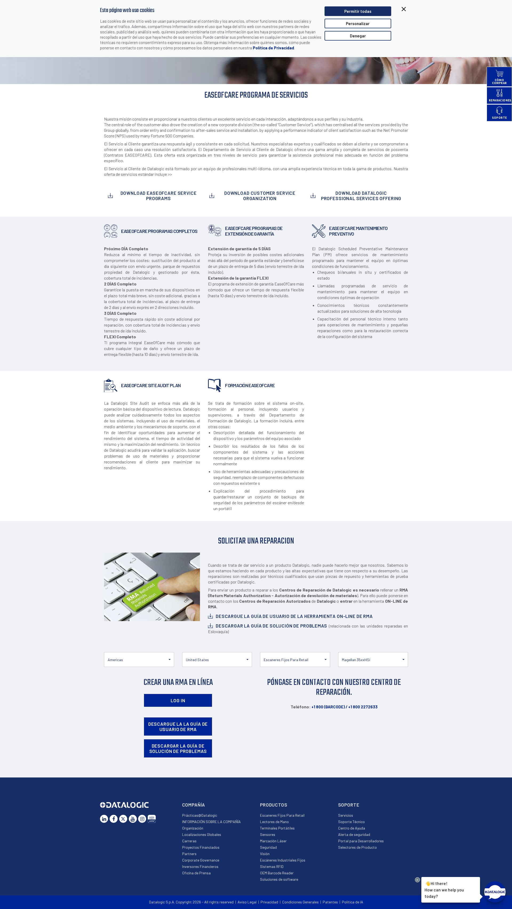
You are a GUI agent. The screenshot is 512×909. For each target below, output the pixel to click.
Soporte (348, 804)
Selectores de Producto (357, 847)
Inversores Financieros (200, 866)
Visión (265, 853)
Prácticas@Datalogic (199, 815)
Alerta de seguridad (354, 834)
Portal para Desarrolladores (361, 841)
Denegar (358, 35)
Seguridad (268, 847)
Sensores (267, 834)
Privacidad (269, 902)
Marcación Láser (273, 841)
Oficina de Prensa (196, 873)
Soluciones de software (279, 879)
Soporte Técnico (351, 821)
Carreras (189, 841)
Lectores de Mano (274, 821)
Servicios (345, 815)
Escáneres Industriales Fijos (282, 860)
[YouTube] (133, 819)
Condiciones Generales (300, 902)
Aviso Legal (247, 902)
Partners (189, 853)
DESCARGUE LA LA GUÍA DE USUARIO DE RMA (178, 726)
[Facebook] (114, 819)
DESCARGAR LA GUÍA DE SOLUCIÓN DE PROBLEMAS (178, 748)
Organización (192, 828)
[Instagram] (142, 819)
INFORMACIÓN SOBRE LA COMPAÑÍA (211, 821)
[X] (123, 819)
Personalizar (358, 23)
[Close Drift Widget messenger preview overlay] (417, 879)
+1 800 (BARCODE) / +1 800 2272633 (344, 706)
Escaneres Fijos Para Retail (282, 815)
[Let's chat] (495, 892)
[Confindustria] (152, 819)
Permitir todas (357, 11)
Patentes (330, 902)
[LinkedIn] (104, 819)
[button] (139, 659)
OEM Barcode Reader (277, 873)
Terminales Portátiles (277, 828)
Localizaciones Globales (201, 834)
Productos (273, 804)
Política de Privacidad (273, 47)
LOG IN (178, 700)
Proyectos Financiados (200, 847)
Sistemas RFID (271, 866)
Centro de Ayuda (351, 828)
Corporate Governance (200, 860)
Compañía (193, 804)
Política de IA (352, 902)
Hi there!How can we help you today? (444, 889)
